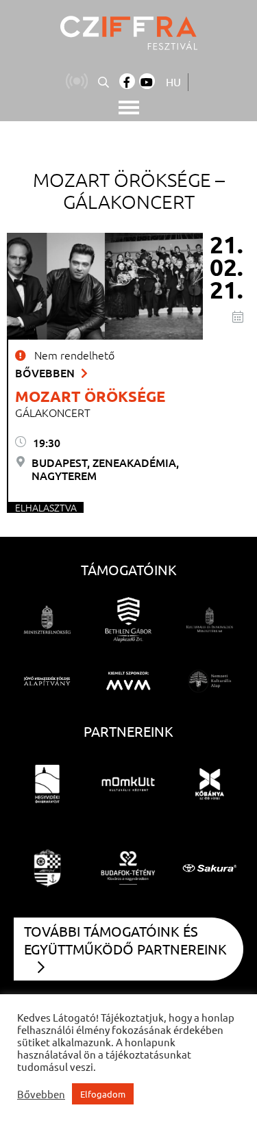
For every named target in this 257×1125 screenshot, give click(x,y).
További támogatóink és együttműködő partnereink (125, 939)
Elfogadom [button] (102, 1094)
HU (173, 81)
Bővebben (46, 372)
